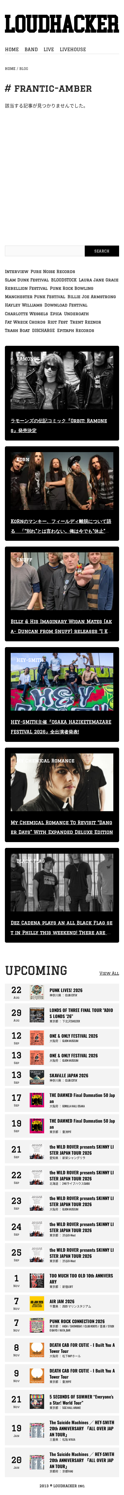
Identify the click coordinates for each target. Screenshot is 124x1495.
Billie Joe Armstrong (91, 296)
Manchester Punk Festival (35, 296)
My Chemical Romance (45, 760)
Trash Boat (17, 330)
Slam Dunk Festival (27, 280)
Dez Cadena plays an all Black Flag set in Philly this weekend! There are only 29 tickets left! (61, 932)
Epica (56, 313)
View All (109, 973)
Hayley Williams (23, 305)
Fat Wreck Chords (25, 322)
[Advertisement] (62, 172)
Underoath (76, 313)
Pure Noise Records (53, 271)
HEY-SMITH (30, 660)
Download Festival (65, 305)
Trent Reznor (85, 322)
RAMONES (28, 358)
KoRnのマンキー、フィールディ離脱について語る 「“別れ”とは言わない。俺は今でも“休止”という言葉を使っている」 (61, 531)
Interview (16, 271)
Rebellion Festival (26, 288)
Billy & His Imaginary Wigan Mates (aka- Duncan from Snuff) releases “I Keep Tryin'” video (61, 631)
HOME (12, 49)
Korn (22, 459)
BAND (31, 49)
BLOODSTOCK (63, 280)
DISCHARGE (43, 330)
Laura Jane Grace (99, 280)
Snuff (24, 559)
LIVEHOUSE (73, 49)
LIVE (49, 49)
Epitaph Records (75, 330)
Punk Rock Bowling (71, 288)
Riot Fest (58, 322)
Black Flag (30, 860)
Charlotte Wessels (26, 313)
